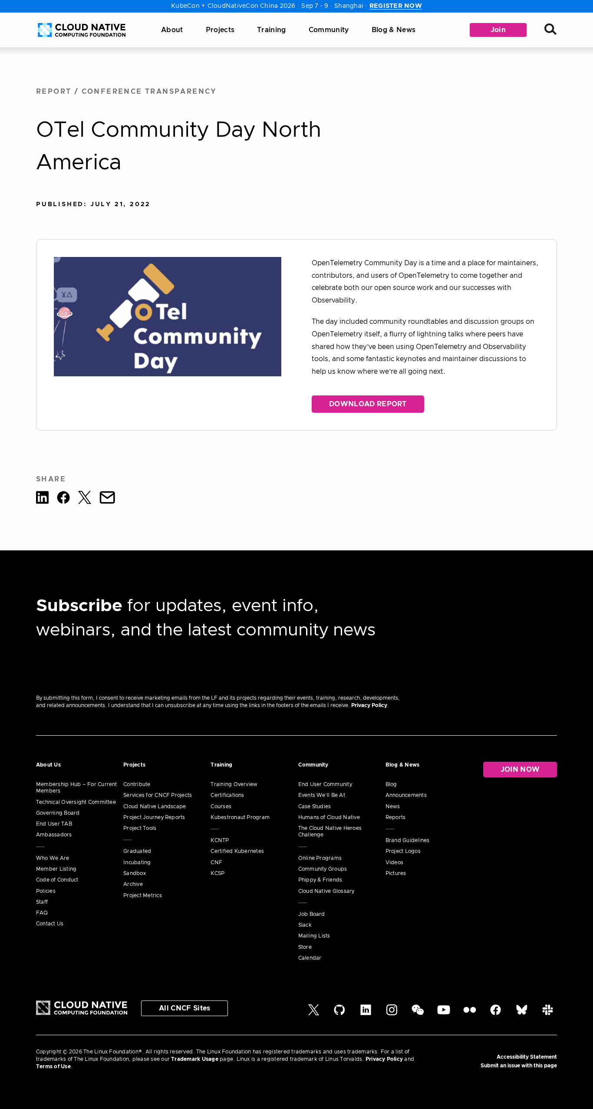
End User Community (325, 784)
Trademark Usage (194, 1059)
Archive (133, 884)
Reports (395, 817)
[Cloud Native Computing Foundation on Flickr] (469, 1013)
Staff (42, 902)
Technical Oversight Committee (76, 802)
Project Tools (139, 828)
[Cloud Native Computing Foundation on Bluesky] (521, 1013)
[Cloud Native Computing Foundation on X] (313, 1013)
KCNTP (220, 840)
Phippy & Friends (320, 879)
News (392, 806)
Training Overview (234, 784)
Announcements (406, 795)
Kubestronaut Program (240, 817)
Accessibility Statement (527, 1057)
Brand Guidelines (407, 840)
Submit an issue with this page (519, 1065)
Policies (46, 891)
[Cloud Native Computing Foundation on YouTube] (443, 1013)
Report (53, 91)
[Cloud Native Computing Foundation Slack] (547, 1013)
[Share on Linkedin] (42, 499)
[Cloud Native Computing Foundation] (81, 30)
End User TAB (54, 823)
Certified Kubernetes (237, 851)
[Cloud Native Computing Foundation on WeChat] (418, 1013)
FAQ (42, 912)
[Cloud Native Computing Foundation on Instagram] (391, 1013)
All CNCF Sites (184, 1008)
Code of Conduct (57, 879)
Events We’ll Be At (321, 795)
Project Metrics (142, 895)
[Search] (550, 30)
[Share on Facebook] (63, 499)
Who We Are (52, 858)
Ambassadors (54, 834)
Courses (221, 806)
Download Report (368, 404)
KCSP (217, 873)
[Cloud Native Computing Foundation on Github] (339, 1013)
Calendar (310, 958)
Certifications (227, 795)
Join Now (520, 769)
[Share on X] (84, 499)
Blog (391, 784)
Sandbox (134, 873)
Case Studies (314, 806)
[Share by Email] (107, 499)
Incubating (137, 862)
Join (498, 29)
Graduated (137, 851)
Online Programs (320, 858)
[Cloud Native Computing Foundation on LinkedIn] (365, 1013)
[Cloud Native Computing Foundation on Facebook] (495, 1013)
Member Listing (56, 869)
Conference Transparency (149, 91)
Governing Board (58, 813)
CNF (216, 862)
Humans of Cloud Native (329, 817)
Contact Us (49, 923)
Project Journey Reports (154, 817)
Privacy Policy (369, 705)
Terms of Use (53, 1066)
